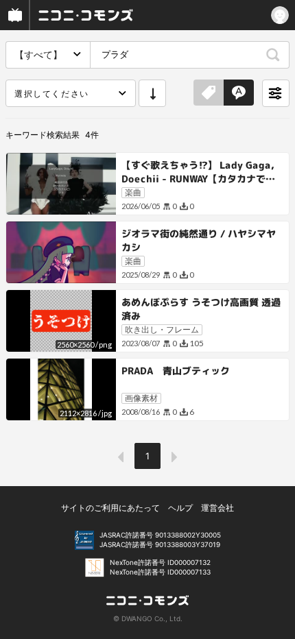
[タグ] (208, 93)
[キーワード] (239, 93)
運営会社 (217, 508)
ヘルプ (180, 508)
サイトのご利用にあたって (110, 508)
